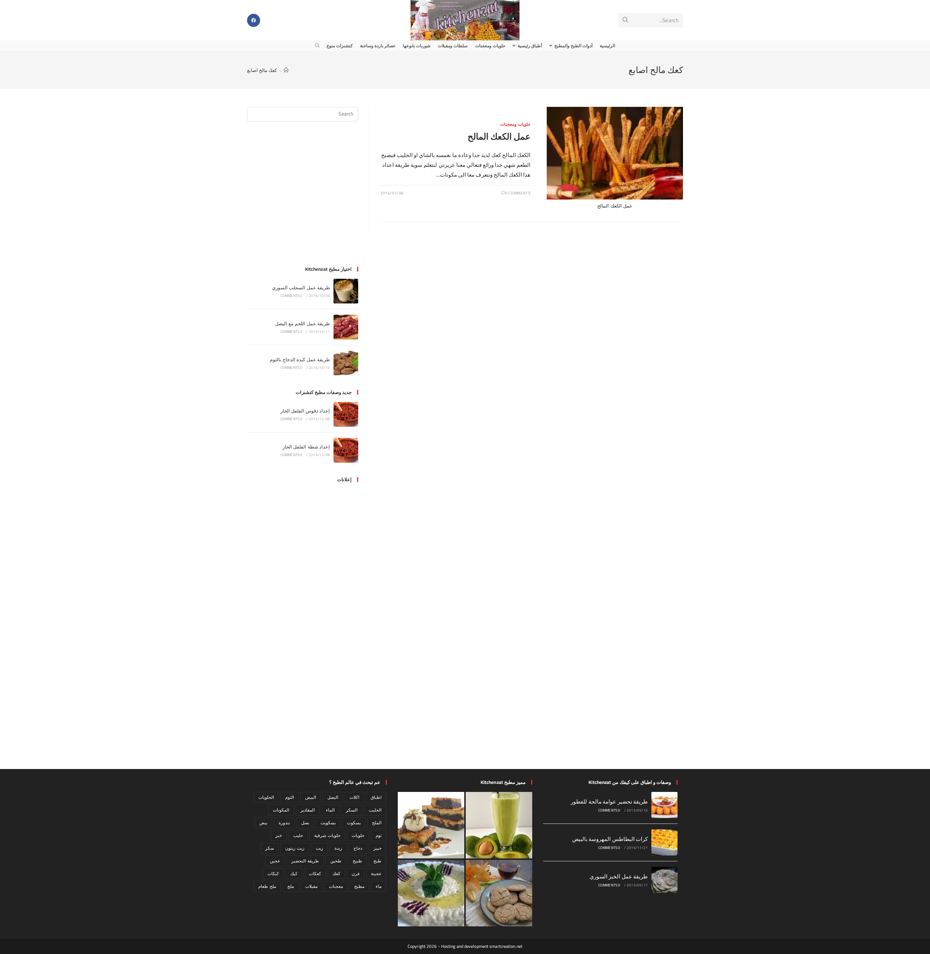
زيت (319, 848)
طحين (335, 861)
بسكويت (328, 822)
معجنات (336, 886)
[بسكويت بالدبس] (499, 893)
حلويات (358, 835)
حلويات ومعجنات (515, 124)
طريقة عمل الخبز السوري (619, 876)
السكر (351, 810)
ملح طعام (267, 886)
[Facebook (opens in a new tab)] (253, 20)
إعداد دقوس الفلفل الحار (305, 410)
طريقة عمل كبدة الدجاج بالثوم (300, 359)
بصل (305, 822)
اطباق (376, 797)
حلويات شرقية (327, 835)
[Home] (286, 70)
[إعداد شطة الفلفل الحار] (345, 450)
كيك (294, 873)
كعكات (315, 873)
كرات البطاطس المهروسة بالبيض (610, 839)
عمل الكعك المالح (499, 136)
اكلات (354, 797)
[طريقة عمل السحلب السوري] (345, 291)
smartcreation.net (505, 946)
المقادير (307, 810)
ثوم (378, 835)
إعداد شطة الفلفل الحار (306, 446)
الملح (376, 822)
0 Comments (517, 193)
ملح (290, 886)
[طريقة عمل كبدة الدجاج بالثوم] (345, 363)
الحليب (375, 810)
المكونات (281, 810)
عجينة (376, 873)
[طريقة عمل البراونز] (431, 825)
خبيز (377, 848)
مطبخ (359, 886)
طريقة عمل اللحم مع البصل (302, 323)
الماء (330, 810)
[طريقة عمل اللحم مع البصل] (345, 327)
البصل (332, 797)
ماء (378, 886)
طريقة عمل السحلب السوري (301, 287)
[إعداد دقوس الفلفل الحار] (345, 414)
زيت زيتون (294, 848)
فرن (356, 873)
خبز (278, 835)
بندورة (284, 822)
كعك (336, 873)
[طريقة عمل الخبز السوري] (664, 880)
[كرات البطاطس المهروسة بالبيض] (664, 842)
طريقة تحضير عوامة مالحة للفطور (609, 801)
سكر (269, 848)
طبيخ (357, 861)
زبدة (338, 848)
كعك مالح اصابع (262, 70)
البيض (310, 797)
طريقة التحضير (305, 861)
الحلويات (266, 797)
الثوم (289, 797)
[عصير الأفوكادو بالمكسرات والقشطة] (499, 825)
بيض (263, 822)
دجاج (357, 848)
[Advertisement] (302, 198)
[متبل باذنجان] (431, 893)
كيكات (273, 873)
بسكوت (354, 822)
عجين (275, 861)
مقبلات (311, 886)
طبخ (377, 861)
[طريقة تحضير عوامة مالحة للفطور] (664, 805)
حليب (298, 835)
